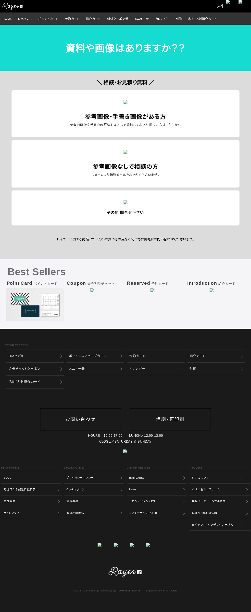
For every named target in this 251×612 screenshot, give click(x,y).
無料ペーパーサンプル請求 (209, 501)
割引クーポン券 (117, 19)
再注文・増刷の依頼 (204, 513)
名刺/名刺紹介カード (202, 19)
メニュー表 (142, 19)
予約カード (72, 19)
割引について (200, 477)
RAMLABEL (137, 477)
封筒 (179, 19)
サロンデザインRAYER (143, 501)
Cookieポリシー (77, 489)
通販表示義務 (75, 513)
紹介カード (93, 19)
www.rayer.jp (108, 590)
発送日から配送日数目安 (20, 489)
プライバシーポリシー (80, 477)
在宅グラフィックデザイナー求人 (212, 524)
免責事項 (72, 501)
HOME (7, 19)
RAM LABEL (170, 590)
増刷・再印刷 (170, 419)
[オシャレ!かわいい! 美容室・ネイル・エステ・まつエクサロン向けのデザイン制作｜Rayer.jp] (125, 565)
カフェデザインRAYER (143, 513)
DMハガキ (25, 19)
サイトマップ (11, 513)
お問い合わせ (80, 419)
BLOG (8, 477)
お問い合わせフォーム (206, 489)
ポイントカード (48, 19)
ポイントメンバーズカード (87, 356)
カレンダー (162, 19)
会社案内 (9, 501)
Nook (133, 489)
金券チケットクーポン (24, 369)
